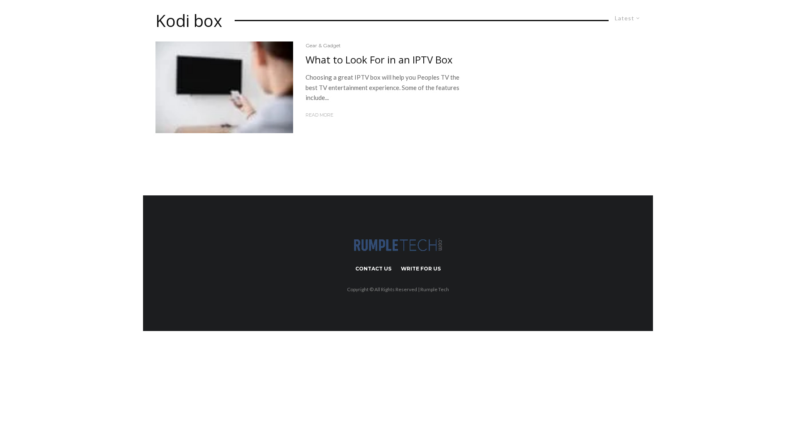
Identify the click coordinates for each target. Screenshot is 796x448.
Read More (319, 115)
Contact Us (373, 268)
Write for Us (421, 268)
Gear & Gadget (323, 45)
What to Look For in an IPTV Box (379, 60)
